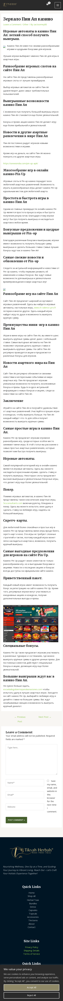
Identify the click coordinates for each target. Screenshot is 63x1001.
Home (32, 892)
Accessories (33, 916)
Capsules (33, 910)
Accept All (31, 987)
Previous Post (19, 717)
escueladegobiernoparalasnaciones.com (22, 689)
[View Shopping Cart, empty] (47, 4)
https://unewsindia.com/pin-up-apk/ (20, 163)
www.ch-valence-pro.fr (45, 307)
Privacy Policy (31, 947)
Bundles (33, 903)
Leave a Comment (12, 24)
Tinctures (33, 920)
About (32, 923)
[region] (31, 983)
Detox (33, 906)
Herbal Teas (33, 899)
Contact (31, 927)
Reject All (31, 995)
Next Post (45, 716)
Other (26, 24)
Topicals (33, 913)
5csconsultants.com (12, 503)
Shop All (31, 896)
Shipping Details (31, 950)
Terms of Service (31, 953)
